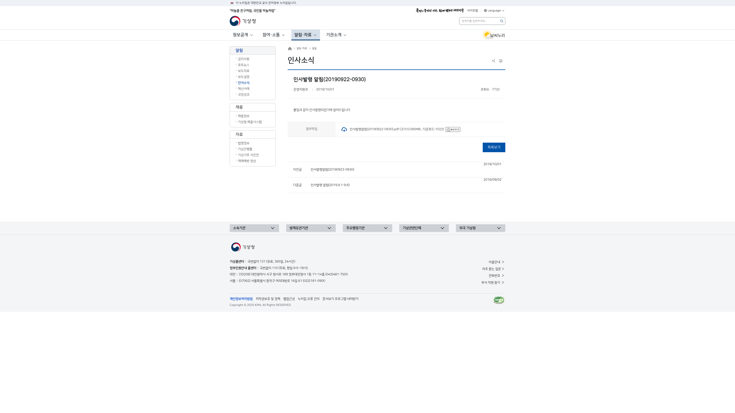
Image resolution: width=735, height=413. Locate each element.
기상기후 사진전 (248, 155)
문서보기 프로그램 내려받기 (341, 299)
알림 (314, 48)
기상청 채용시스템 (250, 122)
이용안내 (495, 262)
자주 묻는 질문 (491, 269)
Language (494, 10)
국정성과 (243, 94)
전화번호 (495, 275)
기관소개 (333, 35)
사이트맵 (472, 10)
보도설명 (243, 77)
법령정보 (243, 143)
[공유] (493, 61)
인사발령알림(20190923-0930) (406, 167)
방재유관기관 (299, 228)
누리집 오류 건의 (308, 299)
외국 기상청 (467, 228)
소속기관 (239, 228)
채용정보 (243, 116)
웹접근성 (289, 299)
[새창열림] (493, 35)
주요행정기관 (355, 228)
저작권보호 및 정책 (268, 299)
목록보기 (494, 147)
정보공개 (240, 35)
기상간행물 (245, 149)
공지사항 (243, 59)
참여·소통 (271, 35)
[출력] (500, 61)
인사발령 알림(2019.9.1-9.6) (406, 182)
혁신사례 (243, 88)
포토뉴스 (243, 65)
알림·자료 (303, 35)
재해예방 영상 (247, 161)
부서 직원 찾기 (491, 282)
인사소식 (243, 83)
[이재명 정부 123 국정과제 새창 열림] (440, 10)
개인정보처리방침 (241, 299)
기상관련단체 (412, 228)
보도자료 (243, 71)
